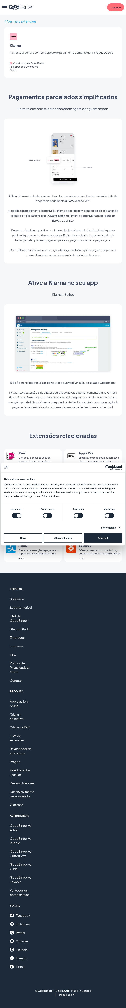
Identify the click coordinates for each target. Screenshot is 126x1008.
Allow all (103, 538)
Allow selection (63, 538)
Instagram (23, 924)
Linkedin (22, 950)
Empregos (17, 637)
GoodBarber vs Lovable (20, 879)
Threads (21, 958)
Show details (108, 527)
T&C (13, 654)
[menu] (4, 7)
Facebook (23, 915)
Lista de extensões (17, 738)
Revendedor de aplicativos (21, 751)
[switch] (47, 515)
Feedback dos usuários (20, 772)
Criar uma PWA (20, 727)
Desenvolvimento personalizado (22, 794)
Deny (23, 538)
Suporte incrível (21, 607)
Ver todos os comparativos (19, 892)
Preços (15, 762)
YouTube (22, 941)
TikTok (20, 967)
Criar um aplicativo (17, 716)
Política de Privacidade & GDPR (19, 667)
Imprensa (16, 646)
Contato (16, 680)
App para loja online (19, 703)
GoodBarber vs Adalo (20, 828)
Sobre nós (17, 599)
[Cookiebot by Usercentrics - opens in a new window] (108, 467)
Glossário (16, 805)
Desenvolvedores (22, 783)
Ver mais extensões (22, 21)
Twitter (20, 933)
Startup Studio (20, 629)
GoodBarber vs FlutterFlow (20, 854)
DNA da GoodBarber (19, 618)
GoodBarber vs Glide (20, 867)
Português (65, 994)
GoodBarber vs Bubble (20, 841)
